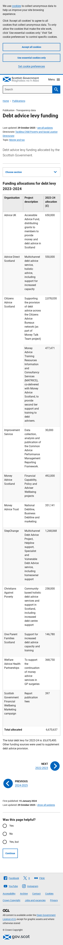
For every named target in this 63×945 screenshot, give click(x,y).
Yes (11, 825)
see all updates (45, 127)
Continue (10, 853)
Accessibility (9, 893)
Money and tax (17, 140)
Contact (36, 893)
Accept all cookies (31, 47)
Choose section (13, 172)
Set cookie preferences (31, 66)
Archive (24, 893)
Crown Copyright (11, 900)
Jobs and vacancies (35, 900)
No (11, 833)
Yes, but (14, 841)
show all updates (46, 805)
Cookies (49, 893)
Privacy (54, 900)
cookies (16, 6)
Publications (18, 101)
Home (6, 101)
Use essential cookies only (31, 57)
